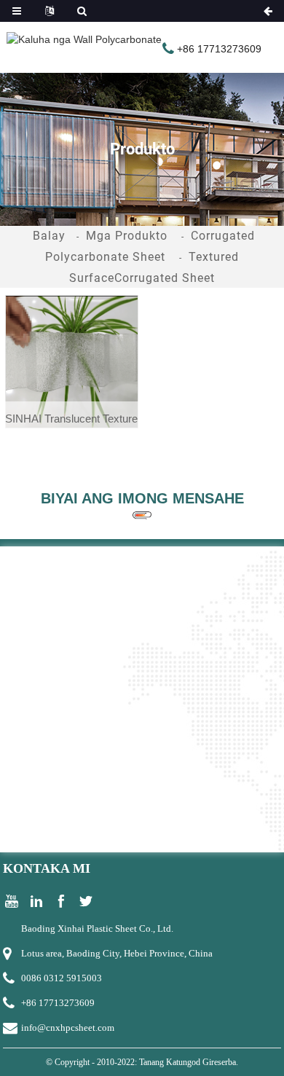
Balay (49, 236)
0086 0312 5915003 (61, 978)
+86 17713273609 (58, 1002)
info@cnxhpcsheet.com (67, 1027)
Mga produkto (126, 236)
